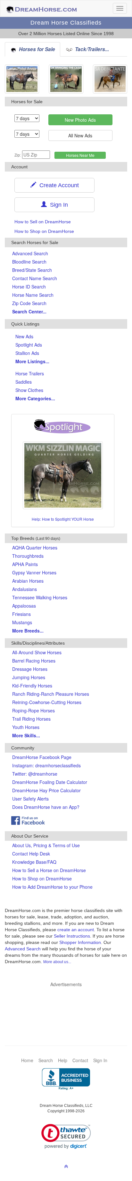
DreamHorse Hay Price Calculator (46, 790)
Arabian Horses (28, 581)
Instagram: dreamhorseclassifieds (46, 765)
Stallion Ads (27, 353)
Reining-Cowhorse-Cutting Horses (46, 702)
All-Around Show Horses (37, 652)
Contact (80, 1060)
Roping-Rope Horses (33, 710)
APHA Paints (25, 564)
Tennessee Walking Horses (39, 597)
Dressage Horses (29, 669)
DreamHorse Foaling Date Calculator (49, 782)
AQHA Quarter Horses (34, 547)
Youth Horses (25, 727)
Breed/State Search (32, 270)
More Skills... (26, 735)
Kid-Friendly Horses (32, 685)
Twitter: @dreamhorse (34, 774)
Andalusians (24, 589)
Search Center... (29, 311)
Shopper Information (80, 942)
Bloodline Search (29, 261)
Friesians (21, 614)
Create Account (57, 185)
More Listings (32, 361)
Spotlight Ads (28, 344)
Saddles (23, 382)
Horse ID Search (29, 286)
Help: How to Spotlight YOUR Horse (63, 519)
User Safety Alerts (30, 798)
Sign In (57, 205)
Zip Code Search (29, 303)
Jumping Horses (28, 677)
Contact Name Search (34, 278)
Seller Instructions (72, 936)
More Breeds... (28, 630)
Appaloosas (24, 605)
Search (45, 1060)
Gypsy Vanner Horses (34, 572)
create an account (75, 929)
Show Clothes (29, 390)
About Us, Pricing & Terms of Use (46, 845)
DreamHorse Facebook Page (41, 757)
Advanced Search (30, 253)
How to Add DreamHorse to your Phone (52, 887)
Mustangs (22, 622)
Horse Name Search (33, 295)
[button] (66, 1136)
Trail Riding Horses (31, 719)
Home (27, 1060)
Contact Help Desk (31, 853)
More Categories (35, 398)
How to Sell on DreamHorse (42, 221)
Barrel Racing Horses (33, 660)
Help (62, 1060)
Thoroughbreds (28, 556)
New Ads (24, 336)
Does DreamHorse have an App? (45, 807)
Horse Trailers (29, 373)
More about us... (57, 962)
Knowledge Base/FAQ (34, 862)
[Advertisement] (69, 1007)
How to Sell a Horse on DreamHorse (49, 870)
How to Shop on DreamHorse (44, 231)
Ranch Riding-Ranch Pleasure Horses (50, 694)
